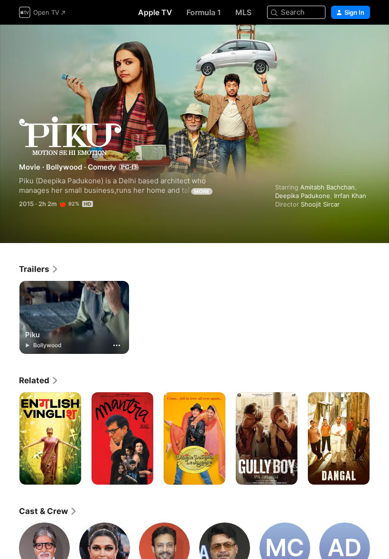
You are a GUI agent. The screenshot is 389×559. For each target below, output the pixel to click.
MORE (202, 191)
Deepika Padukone (302, 195)
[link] (39, 269)
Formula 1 (203, 12)
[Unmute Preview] (363, 43)
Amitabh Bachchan (327, 187)
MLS (243, 12)
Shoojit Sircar (320, 204)
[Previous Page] (9, 439)
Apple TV (155, 12)
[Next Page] (379, 439)
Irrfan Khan (350, 195)
